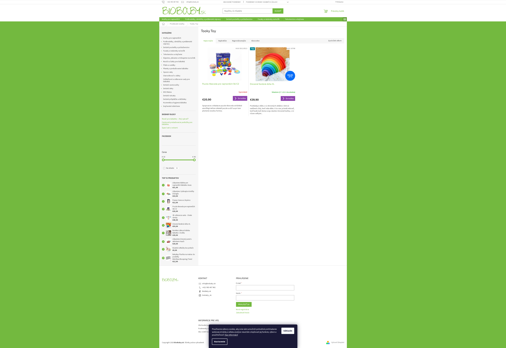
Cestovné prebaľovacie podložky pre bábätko (177, 123)
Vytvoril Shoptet (337, 342)
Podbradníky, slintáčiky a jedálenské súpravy (177, 42)
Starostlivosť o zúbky (171, 75)
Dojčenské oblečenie (171, 106)
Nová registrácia (242, 309)
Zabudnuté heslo (242, 313)
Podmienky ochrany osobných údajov (261, 2)
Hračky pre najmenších (172, 38)
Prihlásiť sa (243, 304)
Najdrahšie (222, 41)
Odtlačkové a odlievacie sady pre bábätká (176, 80)
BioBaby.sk (206, 291)
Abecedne (255, 41)
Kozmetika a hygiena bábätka (175, 102)
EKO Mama (167, 92)
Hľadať (278, 11)
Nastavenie (219, 341)
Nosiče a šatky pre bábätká (174, 61)
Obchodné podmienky (232, 2)
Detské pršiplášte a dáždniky (174, 99)
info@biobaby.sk (209, 283)
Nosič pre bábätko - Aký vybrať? (175, 119)
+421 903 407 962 (208, 287)
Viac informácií (231, 334)
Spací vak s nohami (170, 128)
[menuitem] (170, 19)
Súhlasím (287, 330)
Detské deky (168, 88)
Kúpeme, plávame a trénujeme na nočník (179, 58)
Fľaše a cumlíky (169, 65)
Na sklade (171, 168)
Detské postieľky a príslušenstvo (176, 47)
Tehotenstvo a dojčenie (172, 54)
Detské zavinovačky (171, 85)
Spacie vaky (168, 72)
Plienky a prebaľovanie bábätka (175, 68)
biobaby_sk (207, 295)
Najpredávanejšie (239, 41)
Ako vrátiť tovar (204, 332)
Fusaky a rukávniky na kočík (174, 51)
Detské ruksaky (169, 95)
